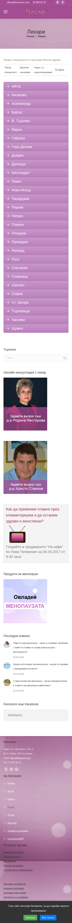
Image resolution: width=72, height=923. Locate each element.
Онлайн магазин (11, 857)
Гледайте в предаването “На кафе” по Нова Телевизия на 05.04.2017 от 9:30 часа (35, 552)
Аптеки (11, 815)
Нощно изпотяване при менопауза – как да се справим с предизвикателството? (40, 666)
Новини (11, 799)
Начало (11, 783)
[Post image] (6, 644)
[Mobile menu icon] (5, 12)
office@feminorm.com (18, 2)
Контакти (12, 823)
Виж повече (48, 917)
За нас (11, 791)
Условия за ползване (18, 831)
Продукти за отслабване (15, 897)
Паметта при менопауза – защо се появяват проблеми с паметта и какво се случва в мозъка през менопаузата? (40, 647)
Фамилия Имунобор (13, 852)
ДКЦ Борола (9, 861)
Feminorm (15, 715)
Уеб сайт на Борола (13, 865)
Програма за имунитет (14, 884)
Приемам (30, 917)
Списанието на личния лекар (18, 870)
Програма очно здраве (14, 893)
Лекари (11, 807)
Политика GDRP (16, 839)
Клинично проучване (13, 888)
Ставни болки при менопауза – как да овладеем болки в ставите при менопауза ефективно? (40, 683)
